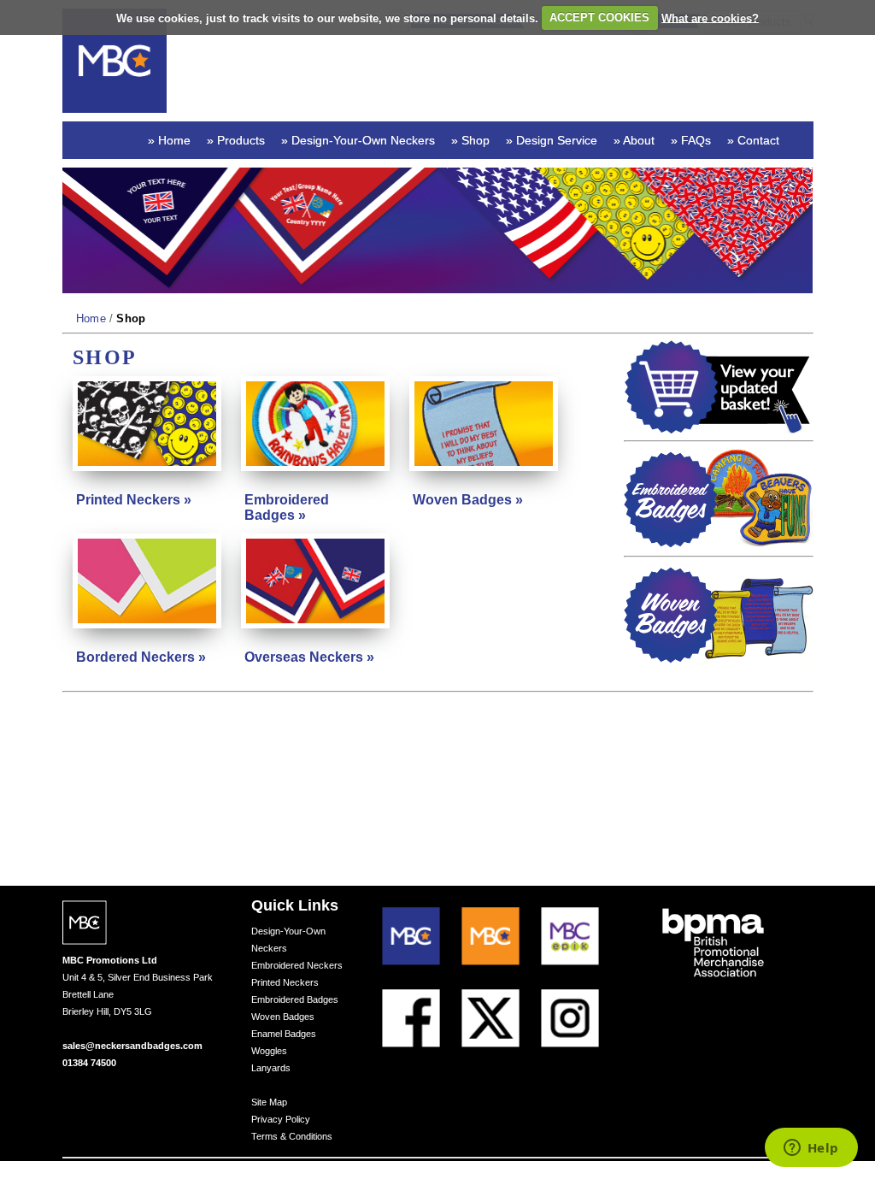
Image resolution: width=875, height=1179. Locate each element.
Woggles (269, 1051)
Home (91, 318)
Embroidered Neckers (297, 965)
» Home (169, 140)
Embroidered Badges (294, 999)
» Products (236, 140)
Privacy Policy (280, 1119)
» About (634, 140)
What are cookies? (710, 17)
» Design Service (551, 140)
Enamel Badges (283, 1034)
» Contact (753, 140)
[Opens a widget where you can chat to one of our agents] (811, 1149)
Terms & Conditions (291, 1136)
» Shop (470, 140)
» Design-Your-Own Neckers (358, 140)
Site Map (269, 1102)
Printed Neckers (285, 982)
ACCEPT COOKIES (599, 17)
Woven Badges (282, 1016)
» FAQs (691, 140)
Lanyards (271, 1068)
